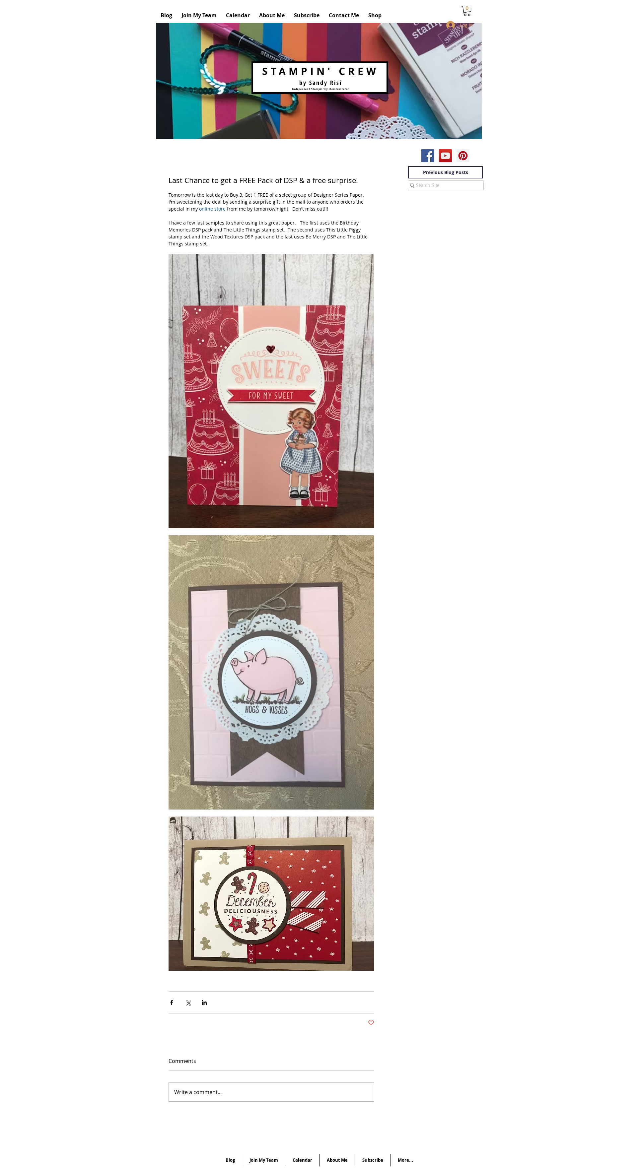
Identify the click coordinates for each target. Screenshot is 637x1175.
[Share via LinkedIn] (204, 1002)
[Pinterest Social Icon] (463, 155)
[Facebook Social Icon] (427, 155)
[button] (467, 11)
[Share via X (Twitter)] (188, 1002)
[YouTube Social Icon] (445, 155)
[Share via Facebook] (172, 1002)
